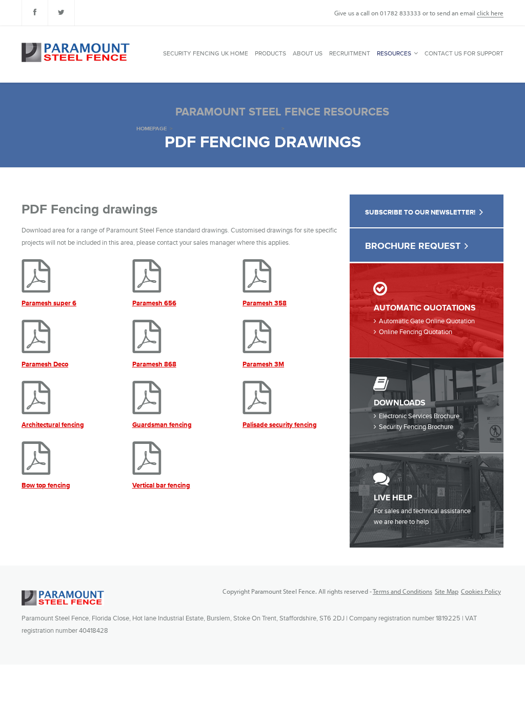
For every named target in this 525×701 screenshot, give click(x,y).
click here (490, 13)
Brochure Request (412, 246)
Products (270, 53)
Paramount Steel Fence (63, 598)
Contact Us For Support (464, 53)
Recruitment (349, 53)
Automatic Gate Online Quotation (427, 321)
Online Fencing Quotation (415, 332)
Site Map (446, 591)
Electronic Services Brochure (419, 416)
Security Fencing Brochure (416, 427)
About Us (307, 53)
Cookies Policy (481, 591)
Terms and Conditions (402, 591)
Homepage (151, 128)
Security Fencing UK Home (205, 53)
